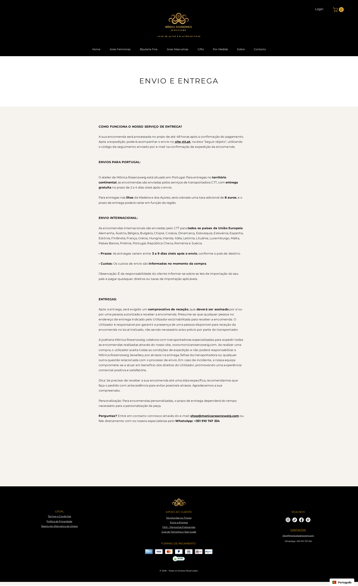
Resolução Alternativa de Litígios (59, 526)
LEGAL (59, 511)
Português (344, 582)
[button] (339, 9)
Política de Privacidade (59, 521)
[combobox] (342, 582)
